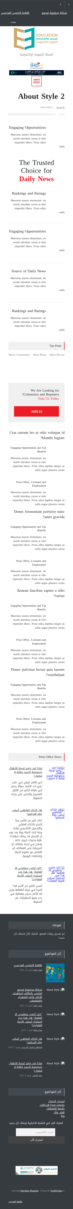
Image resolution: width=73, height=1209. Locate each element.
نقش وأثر (59, 1112)
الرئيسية (61, 107)
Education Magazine (29, 1191)
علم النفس (37, 1075)
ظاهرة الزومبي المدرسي (15, 13)
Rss (63, 1116)
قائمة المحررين (15, 1202)
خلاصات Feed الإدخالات (52, 1105)
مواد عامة (37, 970)
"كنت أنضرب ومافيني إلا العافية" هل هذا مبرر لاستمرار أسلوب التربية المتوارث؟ (28, 1020)
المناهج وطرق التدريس (31, 1047)
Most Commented (19, 355)
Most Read (39, 355)
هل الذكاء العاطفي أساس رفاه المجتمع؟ (27, 812)
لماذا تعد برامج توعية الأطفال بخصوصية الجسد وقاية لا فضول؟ (25, 772)
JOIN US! (36, 411)
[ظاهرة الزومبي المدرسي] (55, 973)
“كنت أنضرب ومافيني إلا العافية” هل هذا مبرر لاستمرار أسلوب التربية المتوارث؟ (28, 874)
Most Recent (57, 355)
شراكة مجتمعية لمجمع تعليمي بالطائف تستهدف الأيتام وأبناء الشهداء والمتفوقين (52, 13)
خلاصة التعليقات (56, 1108)
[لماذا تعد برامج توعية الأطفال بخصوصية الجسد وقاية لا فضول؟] (55, 776)
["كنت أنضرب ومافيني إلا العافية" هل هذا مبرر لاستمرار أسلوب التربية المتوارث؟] (55, 1022)
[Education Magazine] (36, 45)
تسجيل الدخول (56, 1101)
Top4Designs (56, 1191)
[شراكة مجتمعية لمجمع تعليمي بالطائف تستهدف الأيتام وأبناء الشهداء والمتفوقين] (55, 997)
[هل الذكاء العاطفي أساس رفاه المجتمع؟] (55, 817)
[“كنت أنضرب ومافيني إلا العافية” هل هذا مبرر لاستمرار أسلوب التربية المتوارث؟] (55, 875)
